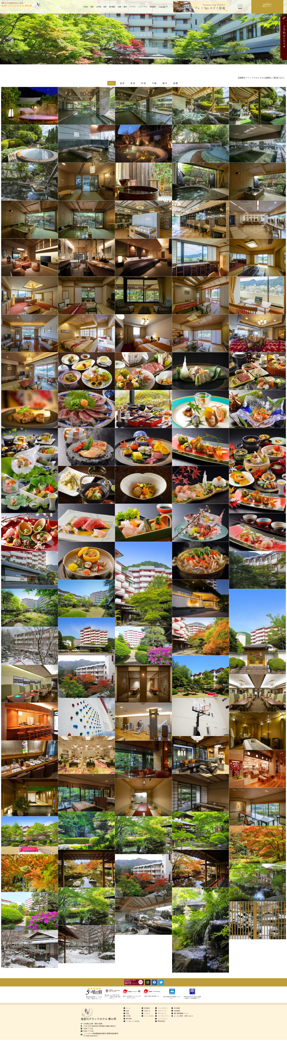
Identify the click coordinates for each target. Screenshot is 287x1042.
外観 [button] (154, 83)
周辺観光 (153, 6)
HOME (85, 6)
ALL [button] (111, 83)
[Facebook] (154, 982)
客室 (104, 6)
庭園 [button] (175, 83)
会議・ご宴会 (122, 6)
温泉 (91, 6)
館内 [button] (165, 83)
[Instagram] (148, 982)
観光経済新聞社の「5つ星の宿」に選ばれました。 (94, 997)
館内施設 (112, 6)
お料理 (98, 6)
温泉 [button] (122, 83)
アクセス (132, 6)
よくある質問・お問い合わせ (183, 1016)
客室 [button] (132, 83)
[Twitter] (161, 982)
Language (162, 6)
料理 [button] (143, 83)
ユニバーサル (142, 6)
